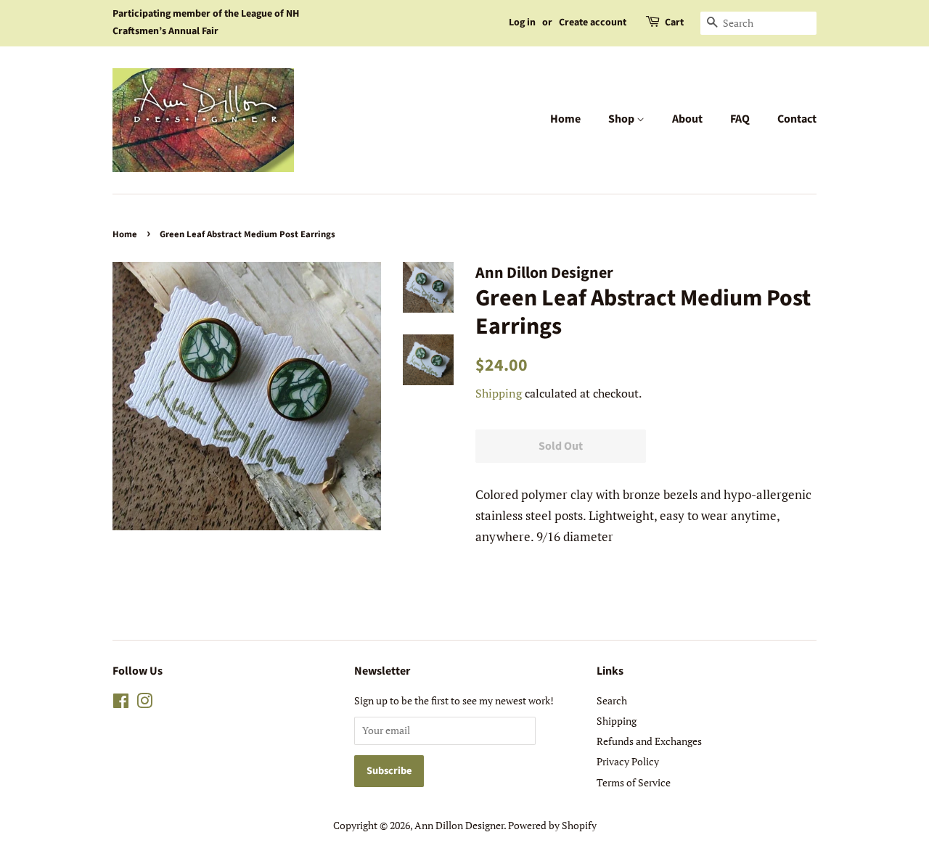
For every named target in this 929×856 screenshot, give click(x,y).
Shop (622, 119)
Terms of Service (634, 782)
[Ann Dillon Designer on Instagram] (144, 703)
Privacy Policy (628, 761)
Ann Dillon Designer (459, 825)
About (687, 119)
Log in (522, 22)
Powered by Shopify (552, 825)
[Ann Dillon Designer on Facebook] (120, 703)
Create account (592, 22)
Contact (797, 119)
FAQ (740, 119)
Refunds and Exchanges (649, 741)
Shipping (498, 393)
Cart (674, 22)
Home (565, 119)
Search (612, 700)
